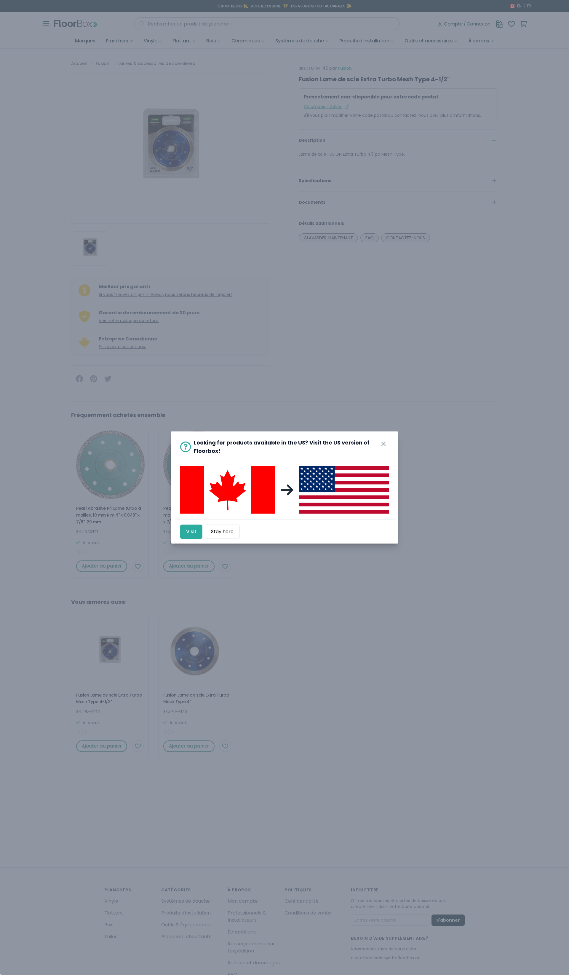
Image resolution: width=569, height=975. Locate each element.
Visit (191, 531)
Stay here (222, 531)
